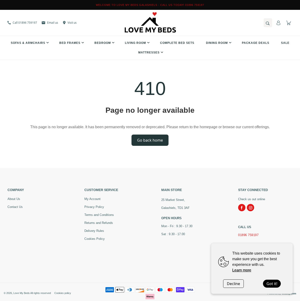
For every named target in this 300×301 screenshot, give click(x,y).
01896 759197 (248, 235)
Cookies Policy (94, 239)
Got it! (271, 283)
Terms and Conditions (99, 215)
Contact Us (15, 207)
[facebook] (242, 207)
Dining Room (217, 43)
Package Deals (255, 43)
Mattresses (149, 52)
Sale (285, 43)
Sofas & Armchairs (28, 43)
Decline (233, 283)
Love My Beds (21, 293)
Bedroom (102, 43)
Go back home (150, 140)
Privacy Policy (94, 207)
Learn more (241, 270)
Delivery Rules (94, 231)
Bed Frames (69, 43)
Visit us (72, 23)
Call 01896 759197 (25, 23)
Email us (52, 23)
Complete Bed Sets (177, 43)
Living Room (135, 43)
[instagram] (250, 207)
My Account (92, 199)
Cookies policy (62, 293)
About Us (14, 199)
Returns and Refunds (98, 223)
